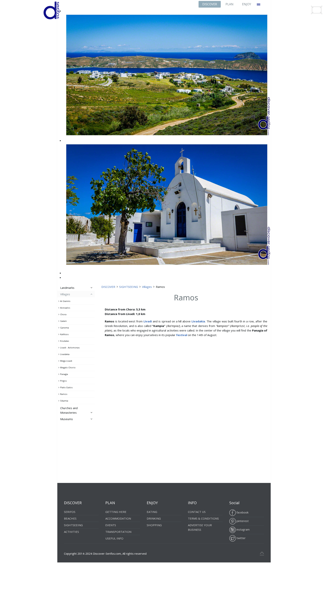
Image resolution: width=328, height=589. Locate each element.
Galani (63, 321)
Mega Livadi (66, 360)
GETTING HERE (115, 512)
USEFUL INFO (114, 538)
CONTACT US (197, 512)
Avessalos (65, 307)
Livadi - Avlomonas (70, 347)
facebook (242, 512)
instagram (243, 529)
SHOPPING (154, 525)
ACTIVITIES (71, 532)
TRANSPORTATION (118, 532)
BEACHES (70, 518)
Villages (147, 287)
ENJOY (246, 4)
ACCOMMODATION (118, 518)
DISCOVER (209, 4)
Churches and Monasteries (69, 410)
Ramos (63, 394)
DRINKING (154, 518)
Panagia (64, 374)
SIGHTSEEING (128, 287)
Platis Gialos (66, 387)
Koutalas (64, 340)
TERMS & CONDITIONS (203, 518)
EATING (152, 512)
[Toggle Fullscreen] (316, 10)
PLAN (229, 4)
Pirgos (63, 380)
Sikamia (64, 400)
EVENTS (110, 525)
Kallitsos (64, 334)
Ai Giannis (65, 301)
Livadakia (64, 354)
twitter (241, 538)
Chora (63, 314)
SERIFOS (69, 512)
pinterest (242, 521)
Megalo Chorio (68, 367)
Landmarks (67, 288)
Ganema (64, 327)
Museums (66, 419)
